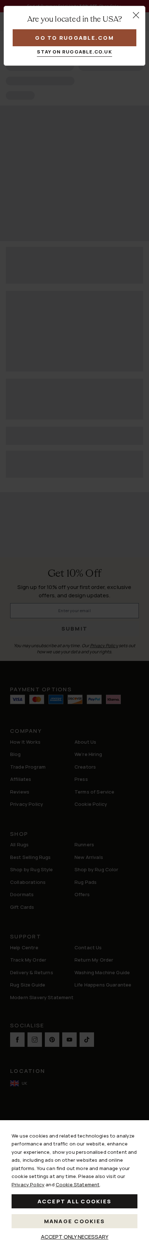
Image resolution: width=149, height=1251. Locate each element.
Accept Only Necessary (74, 1236)
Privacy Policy (28, 1184)
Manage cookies (74, 1221)
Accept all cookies (75, 1201)
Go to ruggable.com (74, 38)
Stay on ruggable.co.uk (74, 51)
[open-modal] (136, 15)
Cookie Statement (77, 1184)
